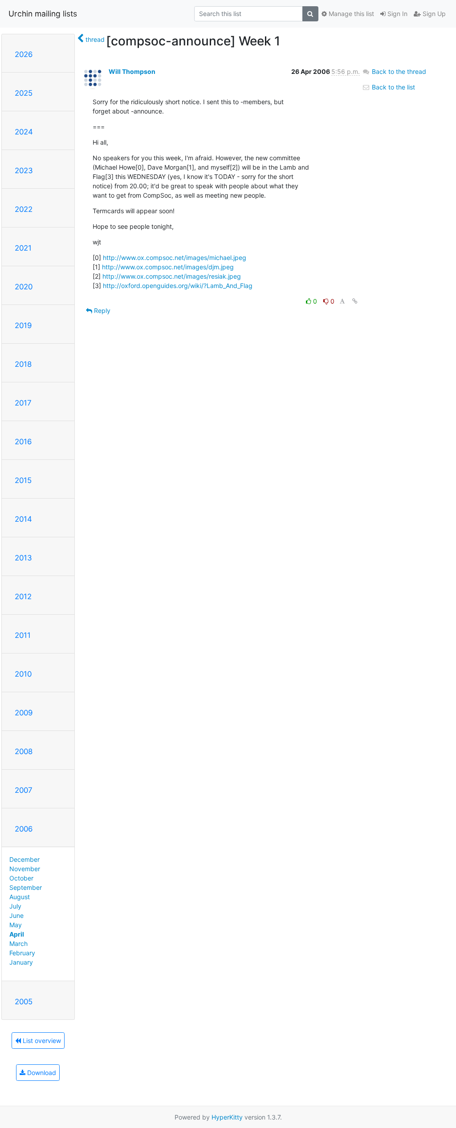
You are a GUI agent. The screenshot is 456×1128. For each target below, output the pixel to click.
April (16, 934)
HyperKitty (227, 1117)
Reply (101, 310)
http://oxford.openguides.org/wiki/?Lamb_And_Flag (177, 285)
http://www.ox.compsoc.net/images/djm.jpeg (168, 267)
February (22, 953)
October (21, 878)
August (19, 897)
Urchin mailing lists (42, 13)
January (21, 962)
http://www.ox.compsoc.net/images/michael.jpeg (174, 257)
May (15, 925)
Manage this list (350, 13)
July (15, 906)
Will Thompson (132, 71)
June (16, 915)
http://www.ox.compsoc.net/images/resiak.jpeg (171, 276)
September (25, 887)
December (24, 859)
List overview (41, 1040)
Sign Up (433, 13)
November (24, 868)
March (18, 943)
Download (40, 1072)
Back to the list (392, 87)
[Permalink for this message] (355, 301)
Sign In (396, 13)
